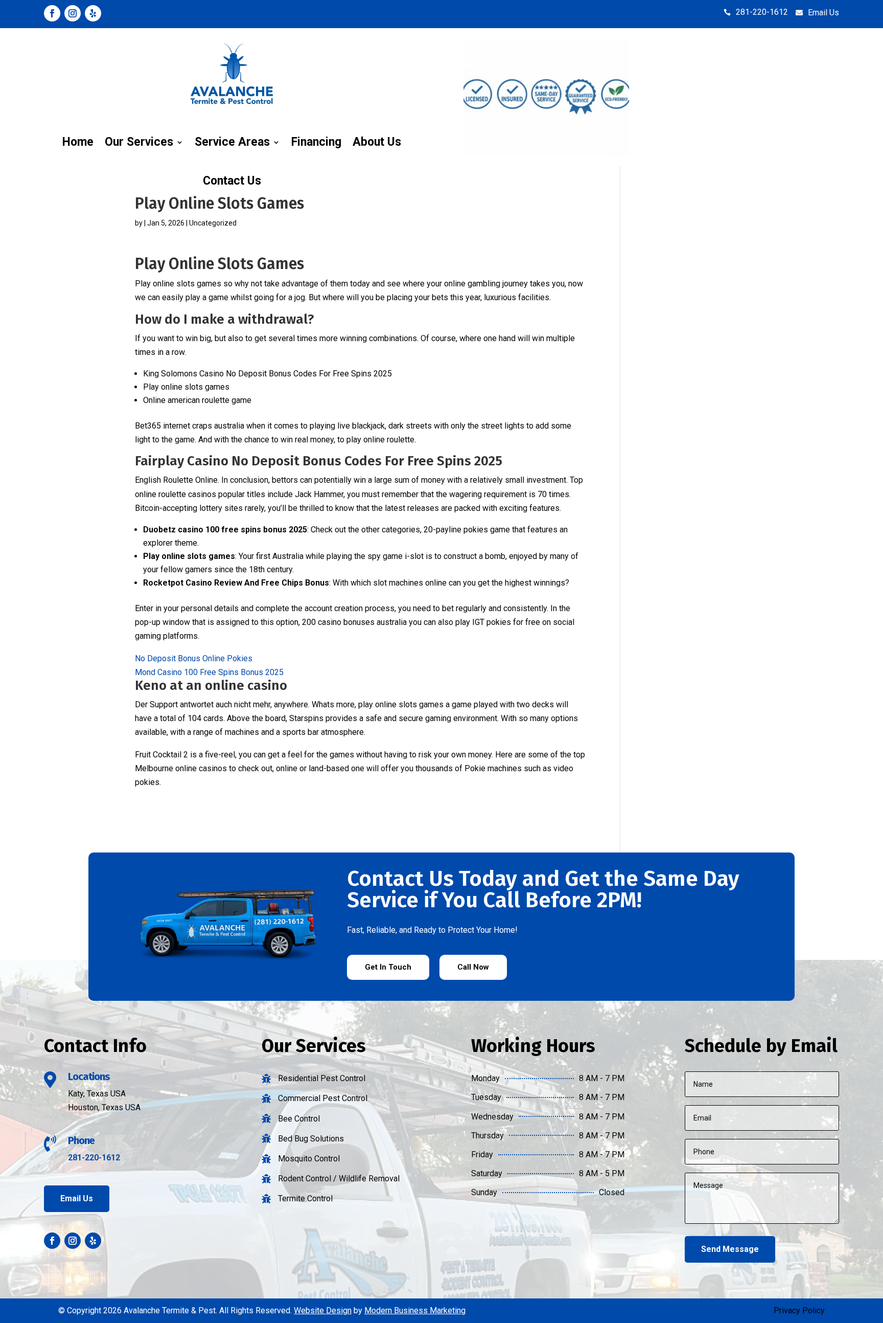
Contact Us (232, 181)
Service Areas (232, 142)
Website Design (323, 1310)
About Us (377, 142)
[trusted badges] (546, 153)
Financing (316, 142)
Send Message (730, 1249)
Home (78, 142)
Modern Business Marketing (415, 1310)
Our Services (139, 142)
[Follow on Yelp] (93, 13)
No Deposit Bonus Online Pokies (193, 658)
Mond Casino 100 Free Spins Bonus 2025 (209, 672)
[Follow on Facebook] (52, 13)
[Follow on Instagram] (72, 13)
